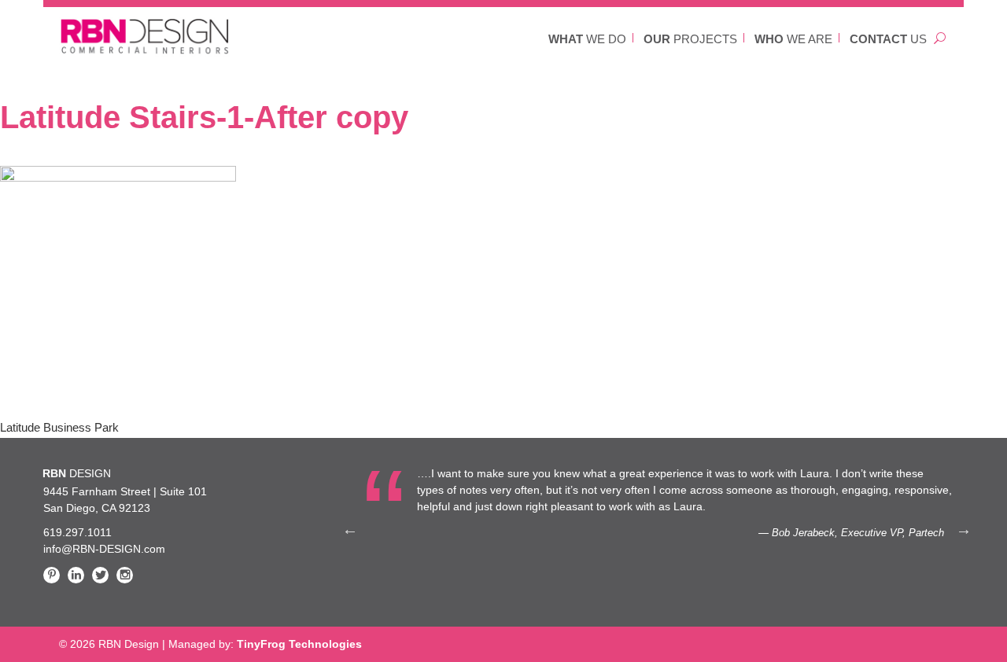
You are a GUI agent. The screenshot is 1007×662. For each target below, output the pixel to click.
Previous (350, 529)
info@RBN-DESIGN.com (104, 548)
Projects (690, 39)
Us (888, 39)
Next (964, 529)
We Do (587, 39)
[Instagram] (124, 575)
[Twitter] (100, 575)
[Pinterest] (51, 575)
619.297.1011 (77, 532)
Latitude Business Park (59, 427)
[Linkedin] (76, 575)
